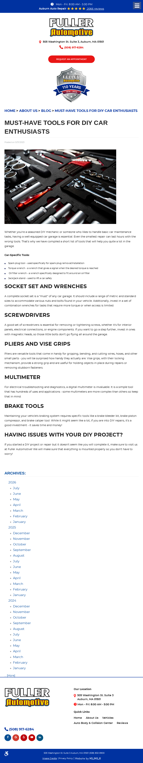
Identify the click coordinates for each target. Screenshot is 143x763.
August (18, 555)
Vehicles (107, 718)
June (17, 493)
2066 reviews (95, 9)
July (16, 488)
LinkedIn (39, 737)
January (19, 521)
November (21, 538)
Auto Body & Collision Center (93, 723)
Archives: (15, 473)
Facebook (7, 737)
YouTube (31, 737)
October (19, 544)
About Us (92, 718)
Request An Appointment (71, 59)
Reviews (122, 723)
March (18, 510)
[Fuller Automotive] (71, 29)
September (22, 550)
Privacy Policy (66, 758)
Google (15, 737)
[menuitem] (78, 718)
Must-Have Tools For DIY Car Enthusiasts (96, 111)
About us (28, 111)
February (20, 516)
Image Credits (49, 758)
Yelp (23, 737)
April (17, 505)
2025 (12, 527)
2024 (12, 600)
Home (9, 111)
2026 (12, 482)
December (21, 533)
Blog (46, 111)
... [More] (9, 675)
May (16, 499)
